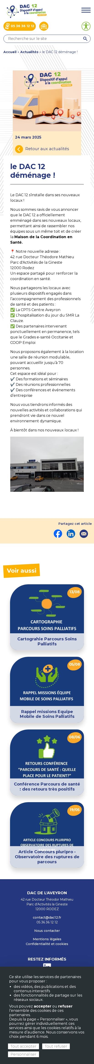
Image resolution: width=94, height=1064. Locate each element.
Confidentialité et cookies (47, 944)
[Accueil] (26, 10)
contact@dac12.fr (47, 917)
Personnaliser (23, 1054)
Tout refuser (56, 1046)
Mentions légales (47, 939)
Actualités (29, 52)
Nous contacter (47, 931)
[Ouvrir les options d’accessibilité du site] (86, 26)
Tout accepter (23, 1046)
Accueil (9, 52)
